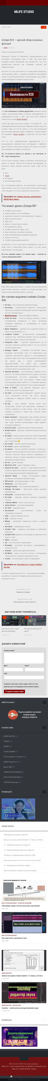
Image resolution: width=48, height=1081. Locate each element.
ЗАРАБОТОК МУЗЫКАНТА (12, 772)
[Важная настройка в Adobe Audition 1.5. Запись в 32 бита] (24, 960)
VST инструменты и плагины (13, 757)
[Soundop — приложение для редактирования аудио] (24, 992)
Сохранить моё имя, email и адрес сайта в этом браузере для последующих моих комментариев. (21, 685)
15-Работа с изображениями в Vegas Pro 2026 (19, 855)
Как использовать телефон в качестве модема (20, 871)
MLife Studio (24, 12)
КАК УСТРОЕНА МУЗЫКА (12, 777)
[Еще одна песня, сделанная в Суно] (24, 922)
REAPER (6, 746)
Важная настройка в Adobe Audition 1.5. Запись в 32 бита (23, 840)
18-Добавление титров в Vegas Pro (16, 835)
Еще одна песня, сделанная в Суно (14, 938)
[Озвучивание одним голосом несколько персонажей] (24, 890)
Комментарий (9, 650)
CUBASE (6, 741)
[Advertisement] (25, 34)
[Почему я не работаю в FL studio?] (35, 620)
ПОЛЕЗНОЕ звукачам (11, 782)
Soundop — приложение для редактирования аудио (20, 1008)
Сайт (5, 673)
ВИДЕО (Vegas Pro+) (10, 762)
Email (27, 666)
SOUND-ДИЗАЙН (9, 752)
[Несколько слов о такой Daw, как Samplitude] (13, 620)
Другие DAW (6, 27)
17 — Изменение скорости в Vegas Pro (17, 845)
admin (6, 48)
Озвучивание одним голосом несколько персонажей (22, 860)
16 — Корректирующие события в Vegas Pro (19, 850)
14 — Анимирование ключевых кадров (17, 865)
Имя (6, 666)
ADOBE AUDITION (9, 736)
